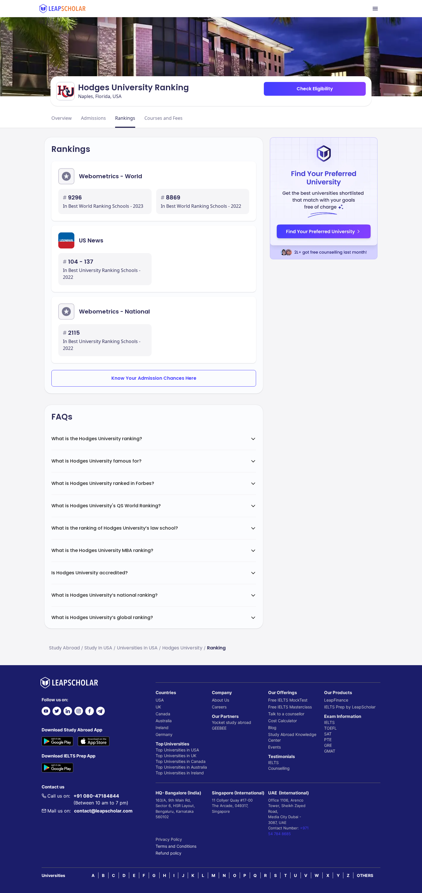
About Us (220, 700)
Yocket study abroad (231, 722)
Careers (219, 706)
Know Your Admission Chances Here (153, 378)
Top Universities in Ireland (180, 772)
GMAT (329, 751)
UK (158, 706)
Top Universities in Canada (181, 761)
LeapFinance (336, 700)
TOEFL (330, 728)
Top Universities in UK (176, 755)
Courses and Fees (163, 118)
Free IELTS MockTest (287, 700)
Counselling (279, 768)
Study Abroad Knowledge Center (292, 737)
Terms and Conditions (176, 846)
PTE (328, 739)
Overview (61, 118)
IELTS (273, 762)
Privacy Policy (169, 839)
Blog (272, 727)
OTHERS (365, 875)
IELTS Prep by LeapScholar (349, 706)
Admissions (93, 118)
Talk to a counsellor (286, 713)
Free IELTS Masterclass (290, 706)
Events (274, 747)
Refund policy (168, 853)
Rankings (125, 118)
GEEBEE (219, 728)
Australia (164, 720)
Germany (164, 734)
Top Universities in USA (177, 749)
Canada (163, 713)
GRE (328, 745)
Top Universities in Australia (181, 767)
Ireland (162, 727)
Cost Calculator (282, 720)
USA (160, 700)
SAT (328, 733)
